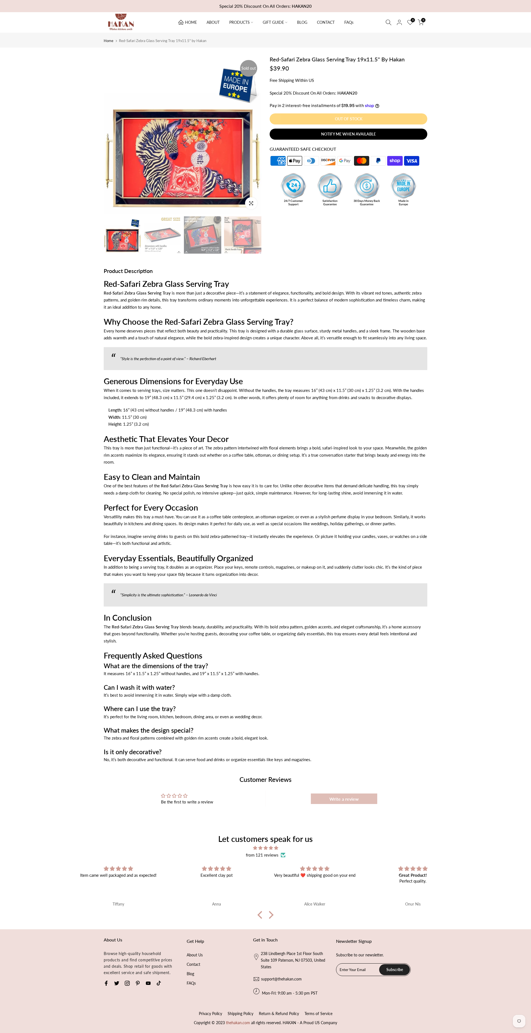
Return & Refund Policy (279, 1013)
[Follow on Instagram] (127, 983)
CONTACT (326, 22)
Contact (193, 964)
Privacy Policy (210, 1013)
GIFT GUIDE (273, 22)
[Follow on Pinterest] (137, 983)
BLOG (302, 22)
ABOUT (213, 22)
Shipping (286, 80)
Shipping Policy (240, 1013)
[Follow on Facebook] (106, 983)
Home (108, 41)
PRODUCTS (239, 22)
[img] (265, 848)
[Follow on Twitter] (116, 983)
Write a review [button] (344, 799)
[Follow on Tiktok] (158, 983)
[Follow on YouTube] (148, 983)
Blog (190, 973)
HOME (191, 22)
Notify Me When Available (348, 134)
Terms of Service (318, 1013)
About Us (195, 955)
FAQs (348, 22)
